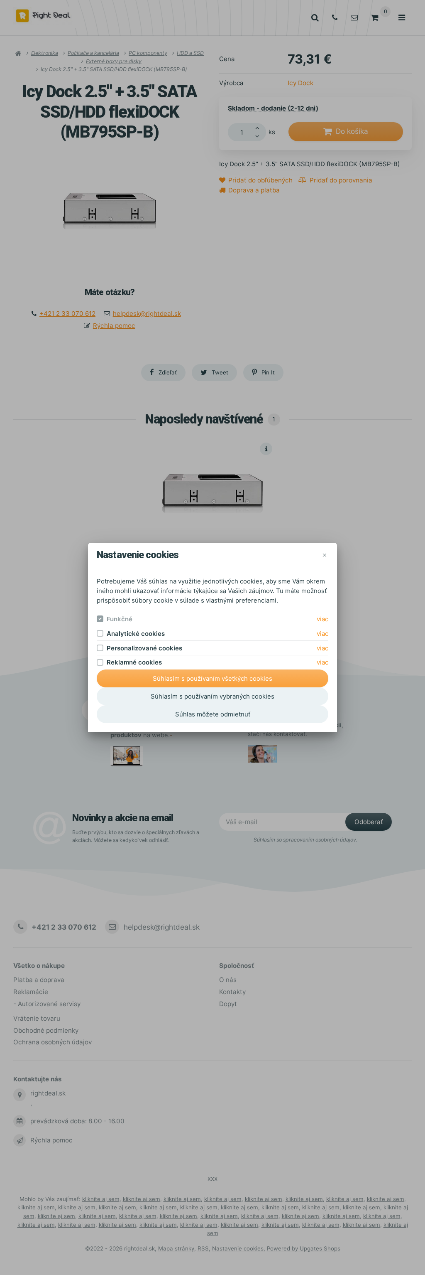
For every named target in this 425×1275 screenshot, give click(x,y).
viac (322, 619)
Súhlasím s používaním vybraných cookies (212, 696)
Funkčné (119, 619)
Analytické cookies (136, 634)
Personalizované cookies (144, 648)
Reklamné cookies (134, 662)
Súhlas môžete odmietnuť (212, 714)
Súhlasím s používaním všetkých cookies (212, 678)
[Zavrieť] (324, 555)
